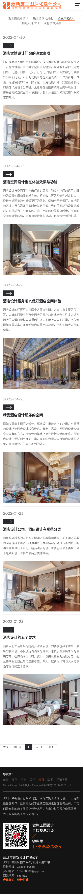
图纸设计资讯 (30, 23)
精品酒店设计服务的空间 (23, 415)
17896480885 (46, 846)
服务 (23, 779)
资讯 (41, 779)
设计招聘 (22, 879)
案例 (15, 779)
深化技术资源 (52, 23)
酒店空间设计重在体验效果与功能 (30, 182)
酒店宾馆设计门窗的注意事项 (26, 53)
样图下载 (61, 779)
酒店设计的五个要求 (19, 638)
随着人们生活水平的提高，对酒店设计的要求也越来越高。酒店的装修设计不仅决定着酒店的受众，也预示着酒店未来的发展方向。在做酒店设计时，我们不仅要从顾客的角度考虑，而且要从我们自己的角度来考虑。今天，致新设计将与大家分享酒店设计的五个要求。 (41, 656)
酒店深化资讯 (66, 18)
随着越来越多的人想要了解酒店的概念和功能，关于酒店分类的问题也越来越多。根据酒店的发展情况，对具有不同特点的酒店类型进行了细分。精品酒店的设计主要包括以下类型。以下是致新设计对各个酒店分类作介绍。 (41, 545)
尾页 (51, 747)
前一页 (18, 747)
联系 (50, 779)
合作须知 (8, 879)
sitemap (22, 875)
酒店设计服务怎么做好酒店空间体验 (32, 301)
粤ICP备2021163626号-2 (57, 785)
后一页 (39, 747)
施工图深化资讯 (43, 18)
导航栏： (8, 774)
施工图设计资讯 (18, 18)
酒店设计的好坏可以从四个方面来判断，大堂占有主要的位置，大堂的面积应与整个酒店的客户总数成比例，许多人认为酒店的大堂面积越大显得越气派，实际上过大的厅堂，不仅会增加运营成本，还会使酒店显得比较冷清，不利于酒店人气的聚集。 (41, 320)
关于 (32, 779)
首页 (5, 747)
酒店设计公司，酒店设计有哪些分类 (32, 529)
